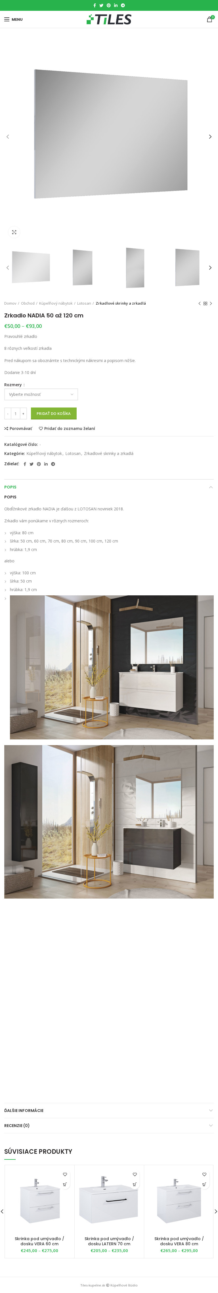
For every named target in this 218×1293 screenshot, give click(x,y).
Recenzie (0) (17, 1125)
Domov (10, 303)
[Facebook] (95, 5)
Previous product (199, 303)
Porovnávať (21, 429)
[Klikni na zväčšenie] (14, 232)
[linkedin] (115, 5)
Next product (211, 303)
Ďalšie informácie (23, 1110)
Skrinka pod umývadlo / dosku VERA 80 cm (179, 1241)
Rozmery (13, 385)
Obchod (28, 303)
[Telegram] (123, 5)
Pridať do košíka (54, 413)
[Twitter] (101, 5)
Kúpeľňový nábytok (56, 303)
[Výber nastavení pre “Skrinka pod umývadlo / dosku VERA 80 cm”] (204, 1184)
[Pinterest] (108, 5)
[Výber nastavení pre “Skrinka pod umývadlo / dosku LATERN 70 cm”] (135, 1184)
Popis (10, 487)
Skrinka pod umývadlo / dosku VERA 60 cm (39, 1241)
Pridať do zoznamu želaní (69, 429)
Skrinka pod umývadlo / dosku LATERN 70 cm (109, 1241)
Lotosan (84, 303)
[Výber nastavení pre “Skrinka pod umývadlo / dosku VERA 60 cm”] (65, 1184)
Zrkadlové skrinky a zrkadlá (121, 303)
